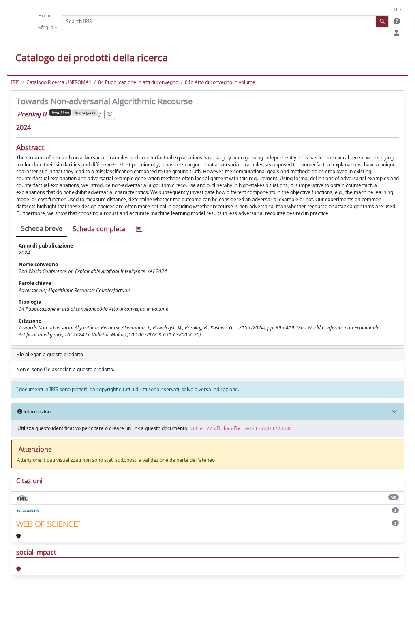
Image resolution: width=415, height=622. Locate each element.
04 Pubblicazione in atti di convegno (138, 82)
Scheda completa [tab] (99, 228)
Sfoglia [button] (45, 27)
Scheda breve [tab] (41, 228)
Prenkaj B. (32, 114)
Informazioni (37, 411)
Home (45, 15)
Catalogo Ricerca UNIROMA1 (59, 82)
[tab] (139, 229)
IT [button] (396, 9)
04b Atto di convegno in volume (220, 82)
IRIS (15, 82)
